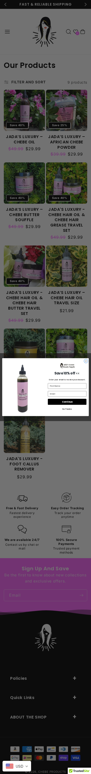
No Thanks (67, 409)
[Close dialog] (86, 361)
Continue (67, 401)
